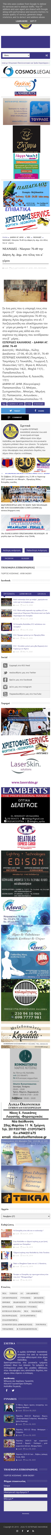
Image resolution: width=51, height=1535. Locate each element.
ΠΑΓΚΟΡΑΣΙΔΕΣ (9, 1316)
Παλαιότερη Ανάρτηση (37, 550)
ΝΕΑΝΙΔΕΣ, (42, 268)
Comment (17, 417)
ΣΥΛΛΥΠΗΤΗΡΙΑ (10, 1320)
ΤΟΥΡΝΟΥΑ (41, 1325)
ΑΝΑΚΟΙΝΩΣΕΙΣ (9, 1298)
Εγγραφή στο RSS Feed (19, 665)
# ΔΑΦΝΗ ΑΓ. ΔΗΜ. (16, 404)
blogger (25, 558)
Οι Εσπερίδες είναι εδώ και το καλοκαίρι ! (28, 1231)
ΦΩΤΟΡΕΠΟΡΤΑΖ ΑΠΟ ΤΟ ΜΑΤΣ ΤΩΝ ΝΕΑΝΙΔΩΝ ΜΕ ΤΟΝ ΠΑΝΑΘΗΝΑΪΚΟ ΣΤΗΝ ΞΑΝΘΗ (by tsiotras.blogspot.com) (24, 508)
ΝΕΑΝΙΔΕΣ (37, 237)
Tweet (17, 411)
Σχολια (42, 594)
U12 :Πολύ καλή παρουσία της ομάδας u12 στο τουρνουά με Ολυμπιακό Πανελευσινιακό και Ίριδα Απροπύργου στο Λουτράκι (31, 613)
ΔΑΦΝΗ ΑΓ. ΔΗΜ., (26, 268)
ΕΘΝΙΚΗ (6, 1302)
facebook (9, 558)
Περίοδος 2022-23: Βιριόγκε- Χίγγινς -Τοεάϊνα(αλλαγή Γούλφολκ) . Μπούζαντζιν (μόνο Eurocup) (31, 1418)
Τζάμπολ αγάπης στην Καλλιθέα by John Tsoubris (31, 1253)
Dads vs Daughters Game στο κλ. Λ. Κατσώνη (29, 1263)
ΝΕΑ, (36, 268)
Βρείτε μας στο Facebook (20, 679)
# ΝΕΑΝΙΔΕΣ (39, 404)
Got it (33, 21)
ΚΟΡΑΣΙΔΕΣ (7, 1307)
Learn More (21, 21)
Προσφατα (9, 594)
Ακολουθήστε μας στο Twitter (22, 672)
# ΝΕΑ (28, 404)
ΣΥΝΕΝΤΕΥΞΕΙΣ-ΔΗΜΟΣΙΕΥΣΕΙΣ (17, 1325)
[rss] (33, 1531)
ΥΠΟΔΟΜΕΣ (7, 1329)
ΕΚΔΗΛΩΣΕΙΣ (19, 1302)
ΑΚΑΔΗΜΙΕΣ (32, 1293)
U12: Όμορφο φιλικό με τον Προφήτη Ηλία (29, 635)
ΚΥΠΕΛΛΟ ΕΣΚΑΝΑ (11, 1311)
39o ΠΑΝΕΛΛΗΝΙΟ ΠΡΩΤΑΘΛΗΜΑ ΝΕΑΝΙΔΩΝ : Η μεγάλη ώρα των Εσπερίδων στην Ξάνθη (24, 534)
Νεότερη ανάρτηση (12, 550)
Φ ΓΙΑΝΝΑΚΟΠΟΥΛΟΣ (27, 1329)
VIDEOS (13, 1293)
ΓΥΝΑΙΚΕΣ (26, 1298)
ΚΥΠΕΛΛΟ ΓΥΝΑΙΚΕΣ (26, 1307)
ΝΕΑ (28, 237)
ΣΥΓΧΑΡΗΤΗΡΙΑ (28, 1316)
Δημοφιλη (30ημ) (25, 594)
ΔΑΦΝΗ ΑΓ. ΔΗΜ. (17, 237)
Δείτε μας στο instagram (20, 686)
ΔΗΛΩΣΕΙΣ (39, 1298)
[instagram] (17, 1531)
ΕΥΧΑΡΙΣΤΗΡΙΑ (36, 1302)
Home (4, 237)
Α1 (22, 1293)
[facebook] (7, 1390)
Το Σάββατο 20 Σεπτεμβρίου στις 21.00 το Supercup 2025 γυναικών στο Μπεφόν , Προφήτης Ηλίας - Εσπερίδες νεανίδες (23, 479)
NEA (4, 1293)
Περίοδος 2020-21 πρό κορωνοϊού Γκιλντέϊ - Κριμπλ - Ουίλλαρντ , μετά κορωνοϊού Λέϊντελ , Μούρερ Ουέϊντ (31, 1443)
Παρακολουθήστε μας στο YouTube (25, 694)
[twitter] (13, 1390)
